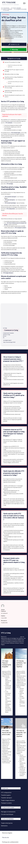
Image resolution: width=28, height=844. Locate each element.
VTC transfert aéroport (10, 196)
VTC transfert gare (15, 132)
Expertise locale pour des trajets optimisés (15, 65)
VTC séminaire (8, 122)
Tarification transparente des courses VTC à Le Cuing (14, 91)
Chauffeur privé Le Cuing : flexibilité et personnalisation (14, 77)
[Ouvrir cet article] (7, 682)
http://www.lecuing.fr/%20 (9, 342)
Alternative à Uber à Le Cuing (12, 74)
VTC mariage (10, 183)
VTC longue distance (8, 272)
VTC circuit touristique (10, 203)
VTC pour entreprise (10, 199)
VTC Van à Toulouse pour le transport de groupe (15, 223)
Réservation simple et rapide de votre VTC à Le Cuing (14, 86)
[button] (25, 3)
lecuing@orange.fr (7, 340)
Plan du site (5, 837)
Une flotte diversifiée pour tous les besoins (15, 82)
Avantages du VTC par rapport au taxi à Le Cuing (14, 70)
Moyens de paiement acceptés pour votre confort (15, 95)
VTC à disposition (10, 208)
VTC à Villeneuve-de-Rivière (13, 636)
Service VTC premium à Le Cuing (12, 62)
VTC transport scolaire (20, 227)
